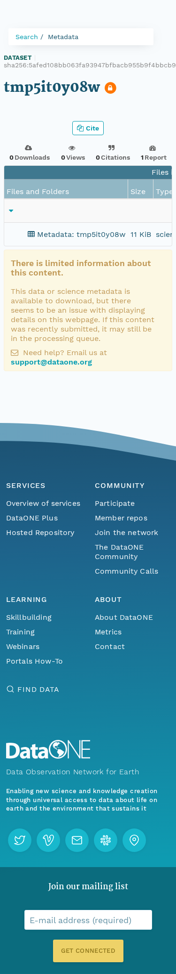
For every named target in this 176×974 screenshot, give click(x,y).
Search (26, 37)
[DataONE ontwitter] (19, 840)
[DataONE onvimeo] (48, 840)
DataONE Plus (32, 517)
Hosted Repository (40, 532)
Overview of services (43, 503)
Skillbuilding (29, 617)
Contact (110, 646)
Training (20, 631)
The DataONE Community (119, 552)
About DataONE (124, 617)
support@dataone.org (51, 361)
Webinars (22, 646)
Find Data (38, 689)
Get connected (88, 950)
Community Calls (126, 571)
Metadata (63, 37)
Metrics (108, 631)
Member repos (121, 517)
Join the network (127, 532)
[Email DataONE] (77, 840)
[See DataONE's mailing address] (134, 840)
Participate (115, 503)
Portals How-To (34, 661)
